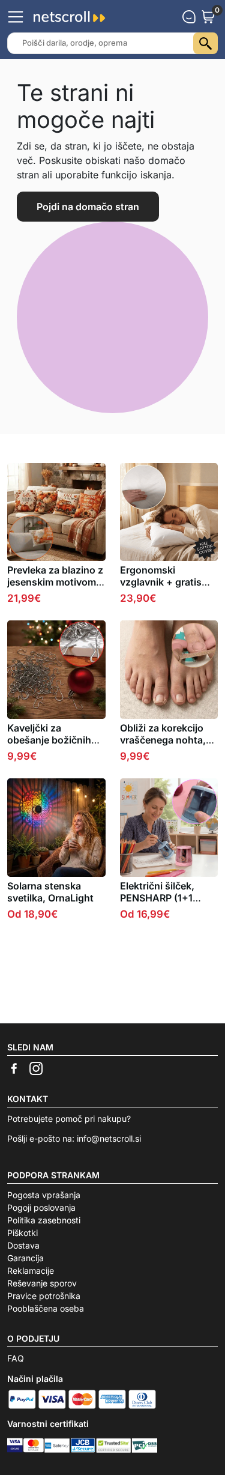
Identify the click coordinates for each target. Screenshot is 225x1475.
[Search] (205, 43)
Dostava (23, 1245)
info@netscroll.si (109, 1138)
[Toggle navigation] (15, 16)
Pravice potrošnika (43, 1296)
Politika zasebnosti (43, 1220)
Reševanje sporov (42, 1283)
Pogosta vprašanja (43, 1195)
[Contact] (189, 17)
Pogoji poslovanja (41, 1207)
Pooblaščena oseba (45, 1308)
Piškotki (22, 1233)
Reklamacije (30, 1270)
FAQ (15, 1358)
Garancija (25, 1258)
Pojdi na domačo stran (88, 207)
